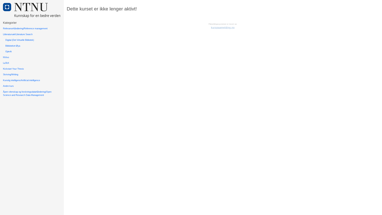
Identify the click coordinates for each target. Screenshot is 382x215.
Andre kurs (8, 86)
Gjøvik (8, 51)
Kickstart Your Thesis (13, 68)
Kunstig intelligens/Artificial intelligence (21, 80)
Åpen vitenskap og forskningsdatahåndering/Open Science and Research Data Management (27, 93)
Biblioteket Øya (12, 45)
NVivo (6, 57)
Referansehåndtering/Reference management (25, 28)
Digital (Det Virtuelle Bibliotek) (19, 40)
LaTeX (6, 63)
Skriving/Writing (10, 74)
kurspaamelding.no (223, 27)
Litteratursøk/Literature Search (18, 34)
